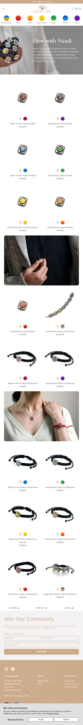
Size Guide (9, 687)
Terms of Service (72, 684)
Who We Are (43, 681)
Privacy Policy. (53, 713)
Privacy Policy (49, 628)
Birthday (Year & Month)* (14, 634)
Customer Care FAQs (13, 681)
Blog (40, 684)
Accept (41, 719)
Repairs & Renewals (13, 690)
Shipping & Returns (12, 684)
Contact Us (69, 681)
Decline (66, 719)
